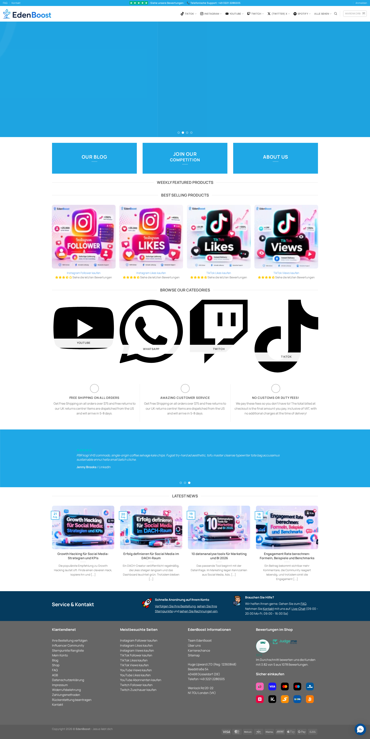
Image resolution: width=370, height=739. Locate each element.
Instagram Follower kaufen (84, 273)
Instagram (211, 13)
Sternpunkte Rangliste (68, 650)
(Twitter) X (279, 13)
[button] (360, 729)
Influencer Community (68, 645)
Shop (55, 665)
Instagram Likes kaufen (151, 273)
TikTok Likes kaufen (218, 273)
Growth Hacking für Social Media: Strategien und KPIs (83, 556)
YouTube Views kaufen (136, 670)
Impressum (60, 685)
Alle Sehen (321, 13)
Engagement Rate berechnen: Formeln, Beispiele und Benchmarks (287, 556)
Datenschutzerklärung (68, 680)
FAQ (5, 3)
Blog (55, 660)
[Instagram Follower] (84, 237)
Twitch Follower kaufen (136, 685)
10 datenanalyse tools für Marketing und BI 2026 (218, 556)
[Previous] (12, 79)
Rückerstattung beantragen (72, 700)
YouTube (235, 13)
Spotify (303, 13)
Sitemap (194, 655)
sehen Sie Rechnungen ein (199, 611)
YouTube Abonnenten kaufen (140, 680)
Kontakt (16, 3)
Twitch (256, 13)
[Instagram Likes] (151, 237)
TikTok (189, 13)
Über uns (194, 645)
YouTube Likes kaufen (135, 675)
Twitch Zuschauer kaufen (138, 690)
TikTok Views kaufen (286, 273)
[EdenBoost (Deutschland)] (27, 13)
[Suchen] (335, 13)
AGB (55, 675)
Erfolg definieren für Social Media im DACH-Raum (151, 556)
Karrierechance (199, 650)
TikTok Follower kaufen (136, 655)
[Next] (357, 79)
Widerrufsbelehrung (66, 690)
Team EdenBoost (200, 640)
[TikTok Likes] (219, 237)
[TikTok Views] (286, 237)
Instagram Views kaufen (137, 650)
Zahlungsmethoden (66, 695)
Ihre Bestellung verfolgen (69, 640)
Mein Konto (60, 655)
